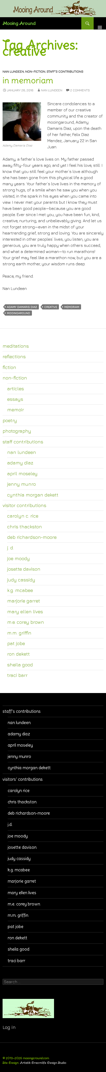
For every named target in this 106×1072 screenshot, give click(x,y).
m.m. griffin (19, 633)
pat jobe (16, 643)
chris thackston (24, 526)
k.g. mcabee (20, 590)
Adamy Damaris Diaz (22, 306)
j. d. (10, 547)
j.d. (10, 824)
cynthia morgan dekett (32, 495)
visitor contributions (24, 505)
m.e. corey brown (25, 622)
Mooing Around (19, 23)
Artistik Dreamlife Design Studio (43, 1063)
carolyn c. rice (22, 516)
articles (15, 388)
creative (50, 306)
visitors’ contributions (23, 779)
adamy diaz (20, 462)
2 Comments (80, 90)
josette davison (23, 569)
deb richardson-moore (32, 537)
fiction (9, 367)
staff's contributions (65, 71)
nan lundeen (13, 71)
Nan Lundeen (51, 90)
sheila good (20, 664)
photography (17, 431)
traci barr (17, 675)
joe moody (18, 558)
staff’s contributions (22, 711)
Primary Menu (100, 23)
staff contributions (23, 441)
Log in (9, 1027)
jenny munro (21, 484)
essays (15, 399)
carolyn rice (19, 790)
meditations (16, 346)
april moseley (22, 473)
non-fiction (35, 71)
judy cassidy (21, 579)
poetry (10, 420)
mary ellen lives (25, 611)
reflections (14, 356)
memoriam (71, 306)
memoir (15, 409)
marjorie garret (23, 600)
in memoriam (28, 80)
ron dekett (18, 654)
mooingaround (18, 313)
